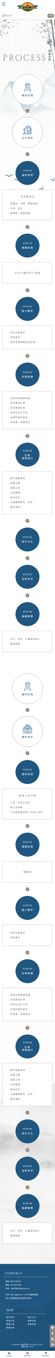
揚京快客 (24, 1344)
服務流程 (32, 1321)
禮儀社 (8, 1335)
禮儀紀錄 (10, 1328)
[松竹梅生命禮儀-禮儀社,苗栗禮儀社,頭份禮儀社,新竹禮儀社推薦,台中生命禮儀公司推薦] (27, 7)
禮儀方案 (10, 1324)
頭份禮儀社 (28, 1338)
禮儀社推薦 (17, 1335)
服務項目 (10, 1321)
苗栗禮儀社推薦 (42, 1335)
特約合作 (32, 1317)
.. (42, 1344)
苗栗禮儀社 (29, 1335)
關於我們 (10, 1317)
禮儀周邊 (32, 1324)
